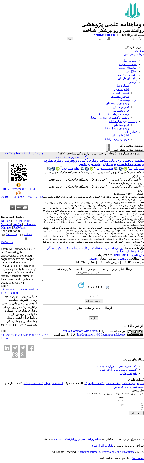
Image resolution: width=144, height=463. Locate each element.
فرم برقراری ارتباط (116, 139)
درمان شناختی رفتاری (95, 247)
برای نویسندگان (126, 99)
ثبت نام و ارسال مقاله (122, 121)
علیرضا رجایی (70, 168)
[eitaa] (15, 354)
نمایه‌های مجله (127, 67)
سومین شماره (120, 96)
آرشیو (132, 82)
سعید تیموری (105, 168)
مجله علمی (128, 383)
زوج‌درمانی (117, 247)
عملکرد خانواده (134, 251)
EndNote (24, 220)
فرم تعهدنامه (121, 110)
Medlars (5, 224)
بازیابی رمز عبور (134, 54)
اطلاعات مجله (127, 64)
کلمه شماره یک (94, 383)
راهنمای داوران (127, 78)
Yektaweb (138, 458)
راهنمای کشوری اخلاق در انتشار (109, 117)
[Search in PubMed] (116, 169)
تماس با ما (130, 131)
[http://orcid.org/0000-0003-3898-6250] (125, 169)
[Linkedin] (7, 348)
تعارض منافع (121, 107)
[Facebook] (31, 348)
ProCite (17, 224)
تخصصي (92, 258)
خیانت (120, 251)
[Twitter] (23, 348)
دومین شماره (120, 92)
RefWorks (20, 227)
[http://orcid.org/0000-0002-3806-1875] (58, 169)
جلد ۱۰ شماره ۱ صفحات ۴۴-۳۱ (24, 153)
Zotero (28, 234)
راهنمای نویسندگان (117, 103)
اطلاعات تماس (119, 135)
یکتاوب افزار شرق (102, 445)
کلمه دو (119, 386)
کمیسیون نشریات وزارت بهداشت (115, 366)
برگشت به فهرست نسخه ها (72, 157)
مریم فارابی (136, 168)
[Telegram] (15, 348)
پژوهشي (123, 258)
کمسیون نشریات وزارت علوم (118, 369)
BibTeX (5, 220)
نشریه (140, 383)
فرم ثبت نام (121, 124)
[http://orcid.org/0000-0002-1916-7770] (91, 169)
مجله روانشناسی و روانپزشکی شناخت (77, 439)
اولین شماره (121, 89)
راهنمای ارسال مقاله (116, 128)
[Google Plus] (23, 354)
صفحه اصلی (128, 60)
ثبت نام (139, 50)
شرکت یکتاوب (127, 373)
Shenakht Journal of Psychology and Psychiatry (106, 451)
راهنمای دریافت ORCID (114, 114)
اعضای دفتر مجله (125, 74)
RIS (15, 220)
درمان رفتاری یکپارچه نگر (63, 247)
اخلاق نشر (130, 71)
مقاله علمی (112, 383)
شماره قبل (122, 85)
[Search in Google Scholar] (121, 169)
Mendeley (11, 234)
